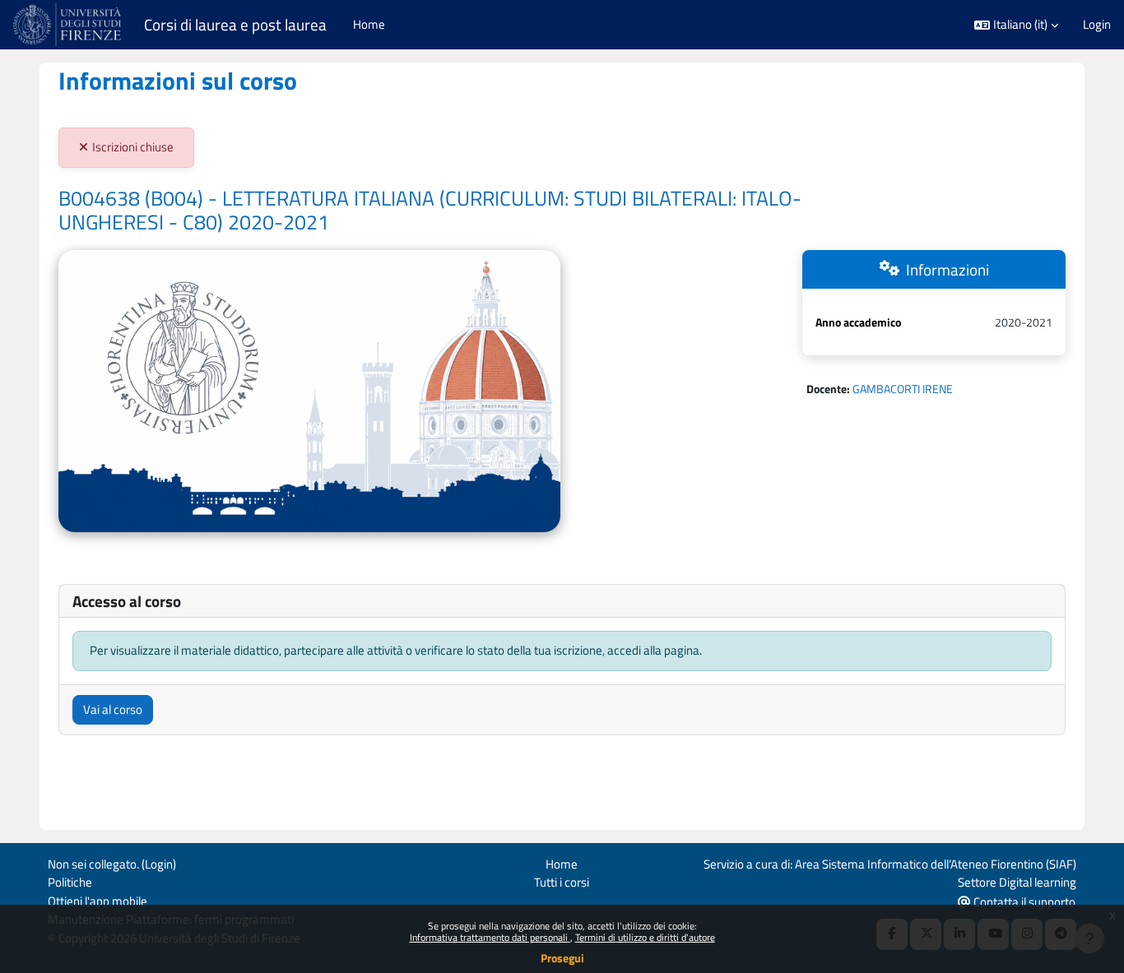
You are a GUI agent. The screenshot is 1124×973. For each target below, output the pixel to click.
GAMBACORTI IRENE (902, 388)
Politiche (70, 882)
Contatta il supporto (1023, 901)
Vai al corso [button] (112, 709)
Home (562, 864)
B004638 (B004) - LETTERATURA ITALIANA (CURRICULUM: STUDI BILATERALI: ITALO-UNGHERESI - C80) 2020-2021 (429, 211)
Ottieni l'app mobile (97, 901)
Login (1097, 25)
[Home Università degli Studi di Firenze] (68, 24)
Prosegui (562, 957)
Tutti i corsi (561, 882)
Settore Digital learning (1017, 882)
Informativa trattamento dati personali (490, 937)
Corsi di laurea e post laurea (235, 24)
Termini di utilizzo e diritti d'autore (645, 937)
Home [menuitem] (369, 24)
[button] (1016, 25)
